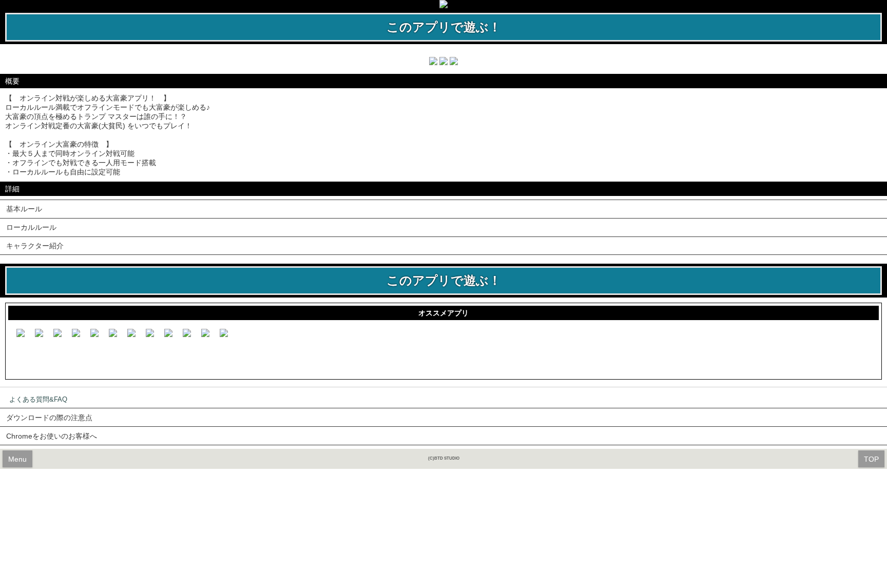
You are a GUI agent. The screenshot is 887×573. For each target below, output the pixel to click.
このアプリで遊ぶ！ (444, 27)
